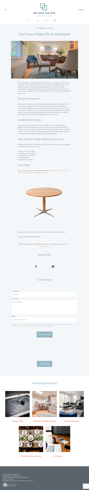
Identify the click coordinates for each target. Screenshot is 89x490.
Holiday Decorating (31, 456)
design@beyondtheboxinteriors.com (17, 477)
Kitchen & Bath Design (44, 421)
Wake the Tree (54, 170)
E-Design (58, 456)
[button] (19, 201)
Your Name (15, 291)
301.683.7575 (10, 479)
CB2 (34, 173)
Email (13, 316)
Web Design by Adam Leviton (9, 486)
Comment (15, 299)
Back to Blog (44, 364)
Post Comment (44, 334)
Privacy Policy (14, 484)
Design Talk (17, 421)
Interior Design (71, 421)
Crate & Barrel (27, 173)
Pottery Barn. (43, 173)
